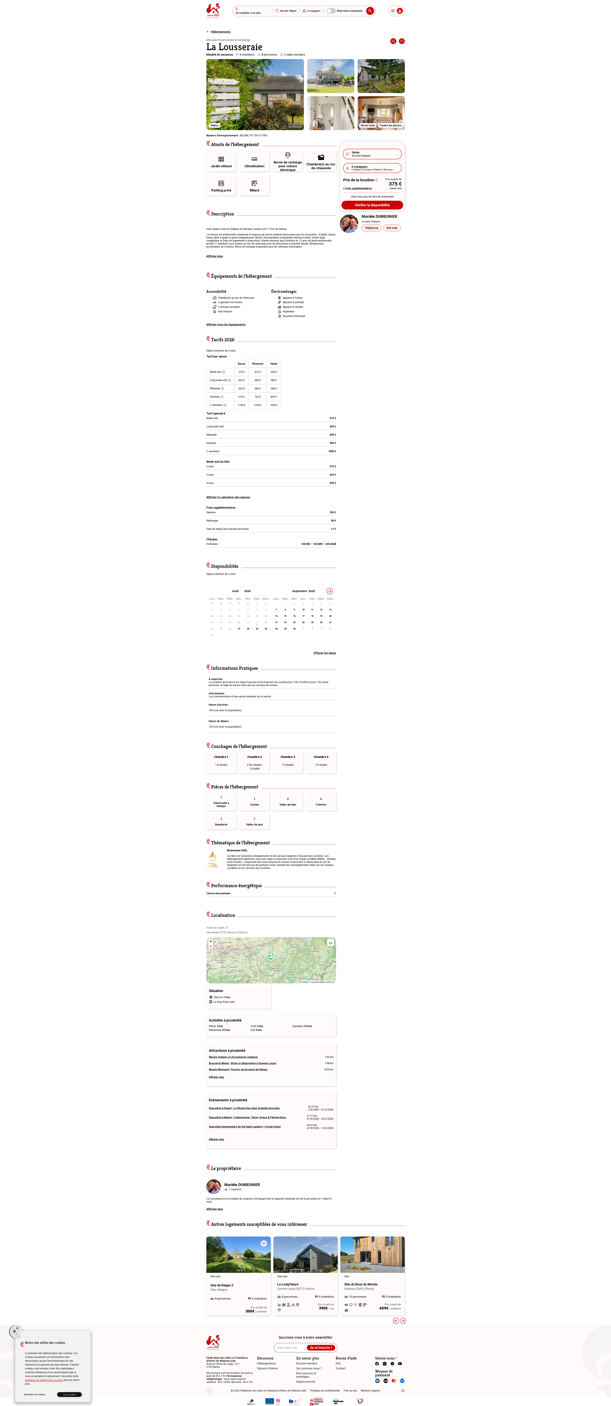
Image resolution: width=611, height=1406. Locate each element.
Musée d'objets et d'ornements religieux (233, 1057)
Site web (391, 228)
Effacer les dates (325, 653)
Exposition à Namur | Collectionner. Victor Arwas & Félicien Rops (247, 1117)
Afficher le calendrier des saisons (228, 497)
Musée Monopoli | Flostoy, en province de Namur (238, 1069)
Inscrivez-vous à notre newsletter (305, 1337)
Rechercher (370, 11)
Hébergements (220, 31)
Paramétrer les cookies (34, 1394)
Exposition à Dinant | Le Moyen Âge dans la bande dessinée (244, 1108)
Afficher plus (214, 256)
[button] (271, 956)
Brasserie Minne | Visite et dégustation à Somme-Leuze (242, 1063)
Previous (396, 1321)
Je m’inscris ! (321, 1348)
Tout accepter (69, 1394)
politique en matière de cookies (44, 1379)
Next (264, 1258)
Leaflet (304, 982)
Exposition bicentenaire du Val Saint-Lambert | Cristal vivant (245, 1126)
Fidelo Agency (403, 1391)
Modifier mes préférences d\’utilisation (209, 1390)
